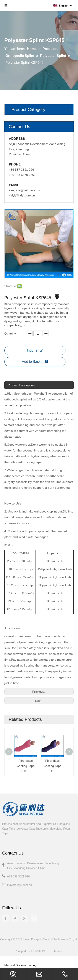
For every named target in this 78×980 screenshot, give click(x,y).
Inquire (32, 350)
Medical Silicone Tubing (20, 965)
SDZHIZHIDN (36, 951)
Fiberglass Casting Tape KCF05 (53, 766)
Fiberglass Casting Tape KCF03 (26, 766)
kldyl (10, 885)
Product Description (21, 385)
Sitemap (57, 951)
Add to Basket (32, 361)
